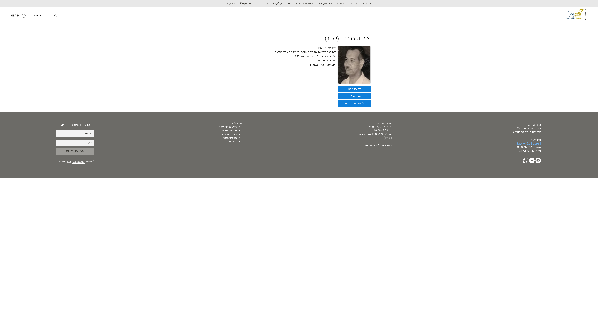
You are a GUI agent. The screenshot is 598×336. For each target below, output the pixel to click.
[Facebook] (532, 160)
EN (17, 16)
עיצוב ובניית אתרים (79, 163)
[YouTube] (538, 160)
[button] (289, 3)
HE (12, 16)
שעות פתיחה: (383, 123)
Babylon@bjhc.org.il (528, 144)
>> (512, 132)
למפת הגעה (521, 132)
